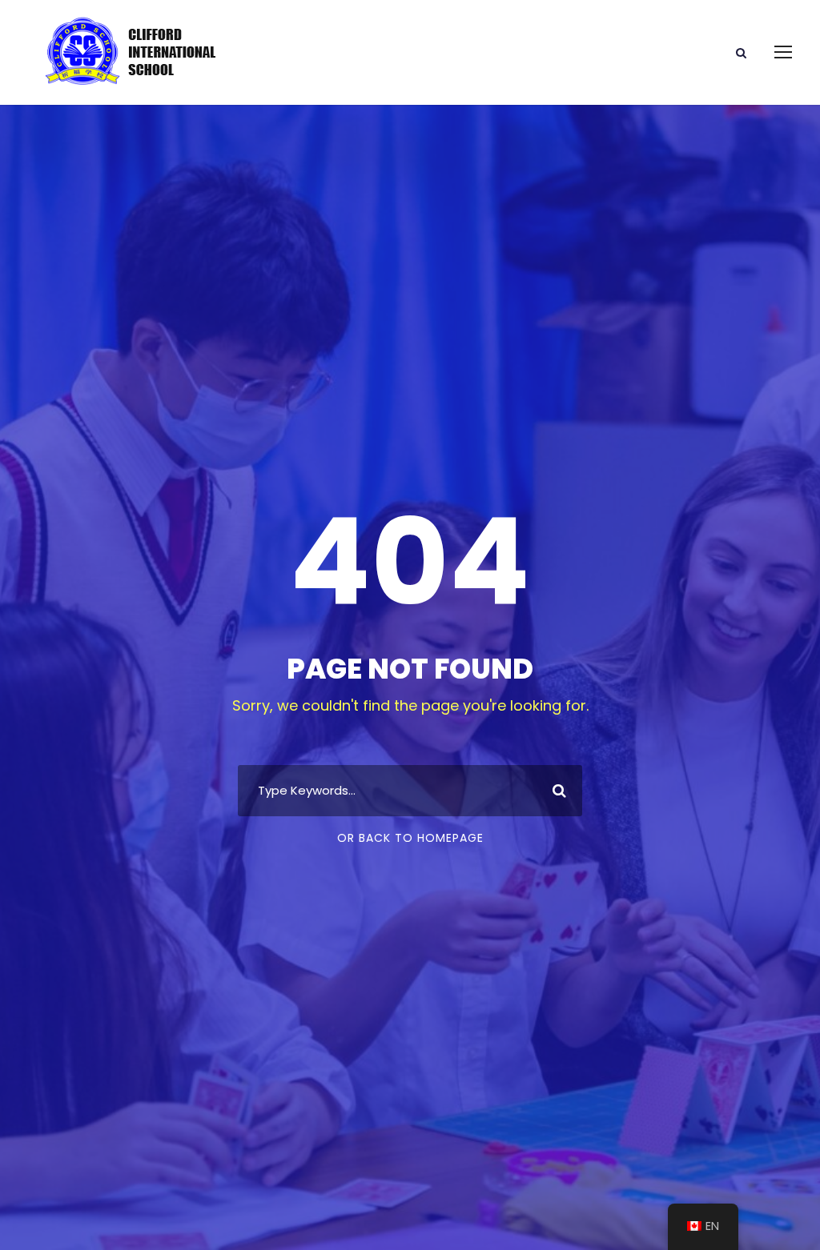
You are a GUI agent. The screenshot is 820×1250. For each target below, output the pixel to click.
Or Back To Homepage (410, 838)
